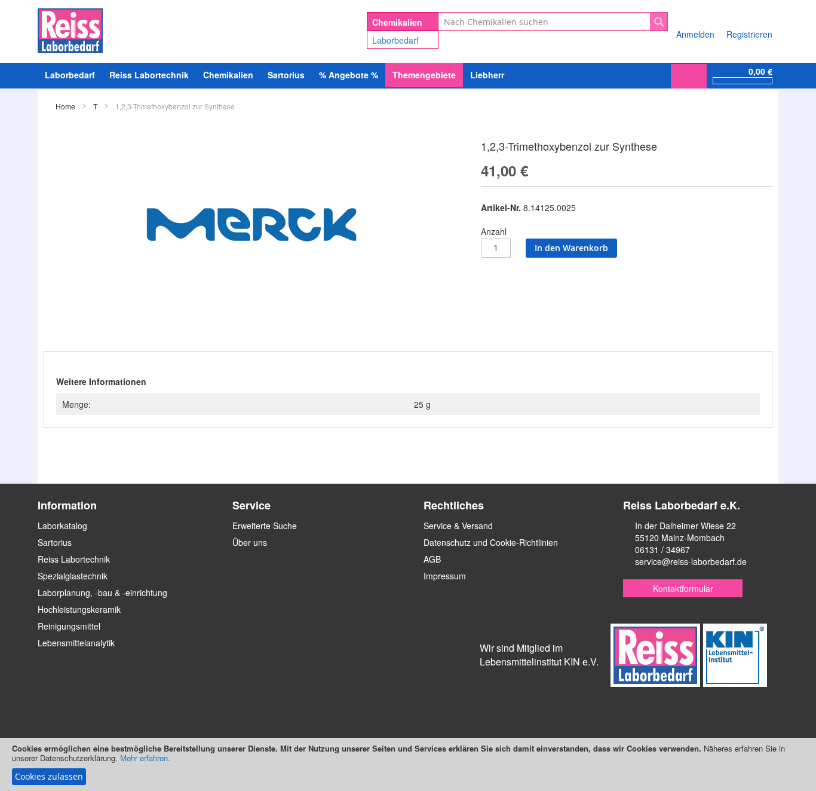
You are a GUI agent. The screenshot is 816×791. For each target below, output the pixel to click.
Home (65, 106)
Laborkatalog (62, 526)
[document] (408, 764)
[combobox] (553, 21)
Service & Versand (458, 526)
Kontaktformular (683, 588)
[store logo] (70, 28)
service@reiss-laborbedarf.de (691, 561)
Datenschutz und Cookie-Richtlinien (491, 542)
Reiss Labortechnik (74, 559)
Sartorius (55, 542)
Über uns (249, 542)
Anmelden (695, 34)
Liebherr (487, 75)
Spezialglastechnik (73, 576)
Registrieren (749, 34)
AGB (432, 559)
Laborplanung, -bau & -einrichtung (102, 592)
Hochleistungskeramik (79, 609)
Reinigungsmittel (69, 626)
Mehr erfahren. (145, 757)
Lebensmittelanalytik (76, 643)
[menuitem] (70, 75)
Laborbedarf (395, 40)
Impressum (445, 576)
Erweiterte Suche (264, 526)
